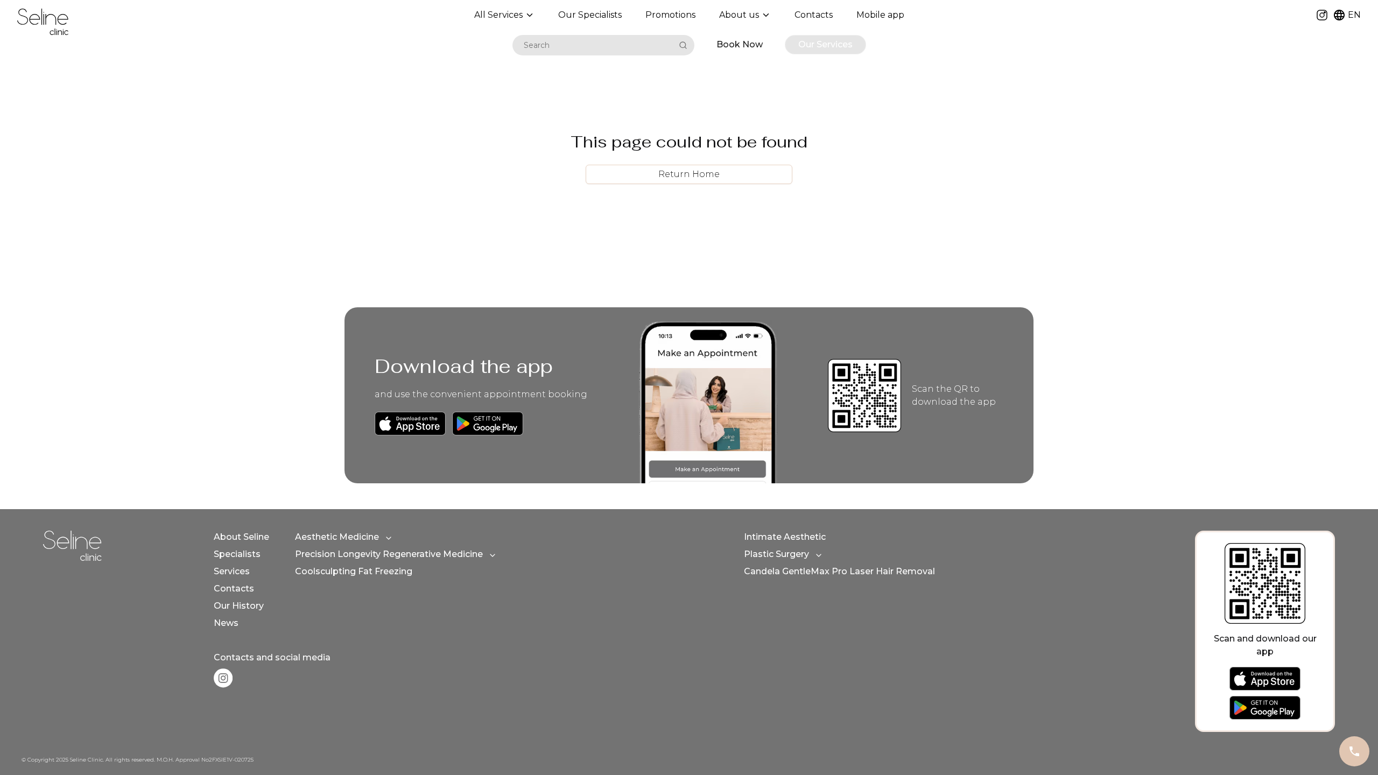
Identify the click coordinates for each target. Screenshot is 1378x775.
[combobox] (593, 45)
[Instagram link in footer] (223, 678)
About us (739, 15)
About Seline (241, 537)
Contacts (234, 588)
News (226, 623)
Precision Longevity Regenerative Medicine (389, 554)
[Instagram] (1322, 15)
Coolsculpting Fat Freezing (353, 571)
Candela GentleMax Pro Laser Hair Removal (839, 571)
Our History (239, 606)
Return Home (689, 174)
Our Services (825, 44)
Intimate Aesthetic (785, 537)
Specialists (237, 554)
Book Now (739, 44)
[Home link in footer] (72, 546)
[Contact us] (1354, 751)
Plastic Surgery (776, 554)
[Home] (42, 22)
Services (232, 571)
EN (1354, 15)
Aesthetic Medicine (337, 537)
